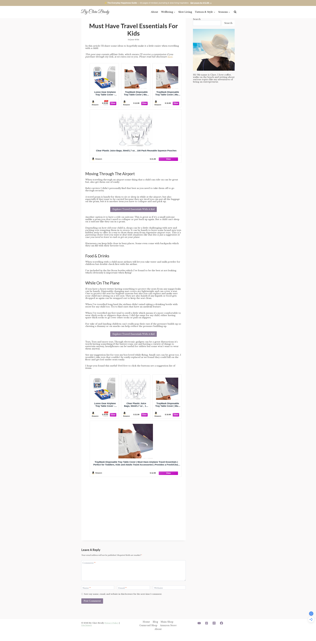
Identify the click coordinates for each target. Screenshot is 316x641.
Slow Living (185, 12)
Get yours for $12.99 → (201, 2)
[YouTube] (199, 623)
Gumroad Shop (148, 625)
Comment (88, 563)
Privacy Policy (111, 623)
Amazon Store (168, 625)
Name (86, 588)
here (170, 56)
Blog (155, 621)
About (154, 12)
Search (197, 19)
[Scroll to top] (309, 631)
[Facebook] (221, 623)
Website (158, 588)
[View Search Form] (235, 12)
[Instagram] (214, 623)
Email (122, 588)
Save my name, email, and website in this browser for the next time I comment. (123, 594)
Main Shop (167, 621)
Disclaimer (86, 625)
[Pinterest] (207, 623)
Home (146, 621)
